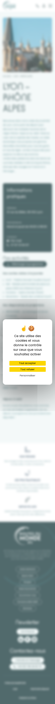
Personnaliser (27, 375)
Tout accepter (27, 363)
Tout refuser (27, 369)
